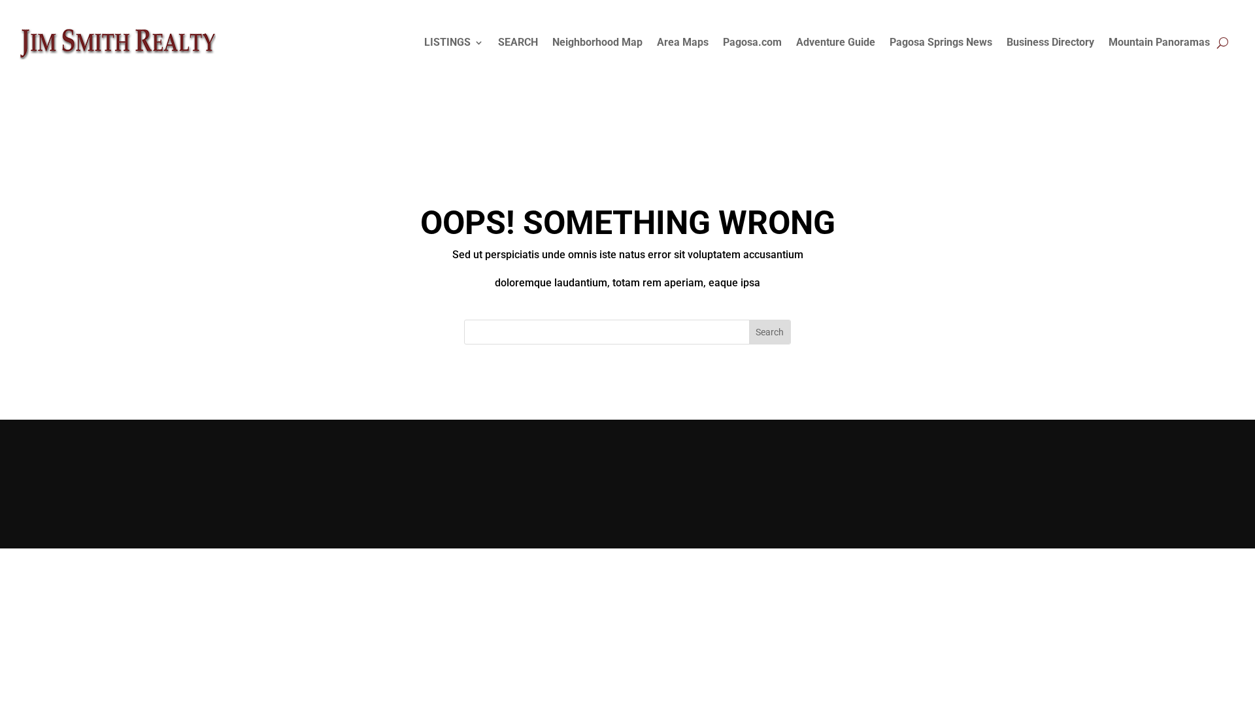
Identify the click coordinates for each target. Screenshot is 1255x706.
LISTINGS (447, 42)
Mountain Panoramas (1159, 42)
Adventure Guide (835, 42)
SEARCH (518, 42)
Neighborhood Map (597, 42)
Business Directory (1050, 42)
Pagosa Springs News (941, 42)
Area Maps (683, 42)
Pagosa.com (752, 42)
